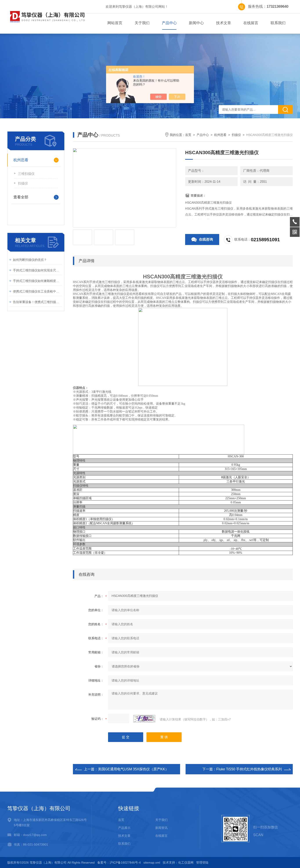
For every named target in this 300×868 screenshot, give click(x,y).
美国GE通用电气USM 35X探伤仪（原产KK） (133, 769)
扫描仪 (23, 183)
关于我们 (142, 23)
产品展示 (124, 828)
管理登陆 (202, 862)
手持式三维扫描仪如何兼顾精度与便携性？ (37, 281)
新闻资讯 (161, 828)
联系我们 (278, 23)
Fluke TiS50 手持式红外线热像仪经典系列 (249, 769)
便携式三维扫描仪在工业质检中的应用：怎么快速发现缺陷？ (37, 291)
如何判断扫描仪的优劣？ (30, 259)
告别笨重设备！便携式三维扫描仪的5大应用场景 (37, 302)
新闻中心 (196, 23)
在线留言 (250, 23)
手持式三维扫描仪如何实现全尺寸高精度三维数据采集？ (37, 270)
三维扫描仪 (26, 173)
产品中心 (169, 23)
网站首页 (114, 23)
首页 (188, 135)
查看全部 (20, 197)
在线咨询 (206, 239)
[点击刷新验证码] (144, 718)
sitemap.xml (151, 862)
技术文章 (223, 23)
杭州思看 (20, 160)
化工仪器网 (185, 862)
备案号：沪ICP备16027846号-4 (119, 862)
